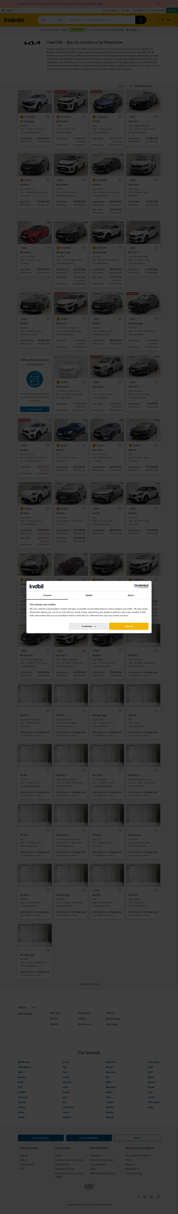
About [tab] (131, 595)
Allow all (129, 626)
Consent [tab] (47, 595)
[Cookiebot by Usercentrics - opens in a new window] (136, 586)
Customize (87, 626)
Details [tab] (89, 595)
